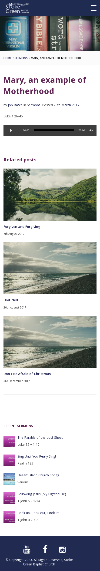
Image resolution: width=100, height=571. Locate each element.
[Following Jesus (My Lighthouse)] (9, 498)
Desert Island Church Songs (38, 475)
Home (7, 58)
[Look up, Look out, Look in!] (9, 517)
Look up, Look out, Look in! (38, 513)
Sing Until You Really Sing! (36, 456)
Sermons (21, 58)
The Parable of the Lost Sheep (40, 437)
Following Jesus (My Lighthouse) (41, 494)
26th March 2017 (66, 105)
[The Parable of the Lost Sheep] (9, 441)
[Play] (11, 130)
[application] (50, 130)
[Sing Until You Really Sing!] (9, 460)
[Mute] (92, 130)
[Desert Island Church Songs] (9, 479)
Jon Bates (15, 105)
